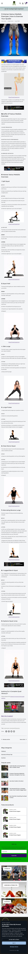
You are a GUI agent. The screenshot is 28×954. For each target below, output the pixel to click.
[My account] (22, 3)
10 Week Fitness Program (15, 827)
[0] (25, 3)
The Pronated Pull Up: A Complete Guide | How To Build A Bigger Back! (18, 789)
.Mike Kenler (3, 21)
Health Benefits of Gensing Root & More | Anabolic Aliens (17, 766)
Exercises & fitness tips (15, 728)
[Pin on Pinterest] (9, 731)
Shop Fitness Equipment (14, 97)
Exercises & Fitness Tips (6, 754)
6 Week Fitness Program (14, 811)
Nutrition (3, 757)
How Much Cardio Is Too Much (16, 781)
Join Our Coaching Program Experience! (14, 8)
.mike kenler (6, 728)
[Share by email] (14, 731)
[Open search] (20, 3)
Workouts (3, 751)
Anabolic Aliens (12, 809)
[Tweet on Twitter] (11, 731)
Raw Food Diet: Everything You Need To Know (18, 797)
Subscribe (14, 855)
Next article (22, 739)
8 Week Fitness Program (14, 819)
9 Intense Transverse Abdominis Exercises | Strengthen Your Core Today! (17, 774)
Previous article (6, 739)
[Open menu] (2, 3)
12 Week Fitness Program (15, 835)
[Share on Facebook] (6, 731)
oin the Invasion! (7, 716)
